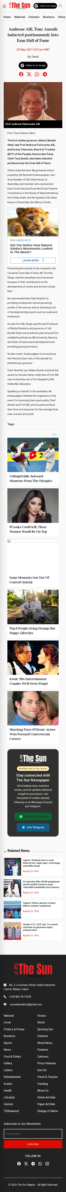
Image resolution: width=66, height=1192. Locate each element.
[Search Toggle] (60, 5)
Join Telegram (35, 827)
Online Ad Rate (46, 1097)
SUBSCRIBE (33, 1144)
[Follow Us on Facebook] (19, 1164)
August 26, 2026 (31, 871)
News (7, 1049)
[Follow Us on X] (26, 1164)
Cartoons (42, 1056)
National (19, 17)
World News (44, 1043)
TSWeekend (11, 1111)
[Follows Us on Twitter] (29, 74)
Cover (7, 1022)
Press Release (46, 1063)
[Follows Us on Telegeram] (45, 74)
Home (7, 17)
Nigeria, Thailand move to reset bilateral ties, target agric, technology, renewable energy (42, 863)
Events (8, 1083)
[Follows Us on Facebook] (21, 74)
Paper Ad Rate (46, 1104)
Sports (8, 1043)
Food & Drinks (12, 1056)
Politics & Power (14, 1029)
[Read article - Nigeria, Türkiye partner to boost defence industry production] (12, 909)
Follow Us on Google (48, 6)
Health (8, 1090)
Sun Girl (42, 1070)
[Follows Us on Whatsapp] (37, 74)
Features (42, 1049)
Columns (34, 17)
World (41, 1022)
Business (48, 17)
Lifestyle (9, 1097)
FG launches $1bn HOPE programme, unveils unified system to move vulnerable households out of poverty (41, 884)
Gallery (8, 1063)
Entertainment (12, 1077)
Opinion (8, 1104)
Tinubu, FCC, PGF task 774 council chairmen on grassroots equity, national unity (40, 927)
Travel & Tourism (47, 1077)
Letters (8, 1070)
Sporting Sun (45, 1029)
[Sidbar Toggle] (4, 6)
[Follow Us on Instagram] (47, 1164)
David (35, 56)
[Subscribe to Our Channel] (33, 1164)
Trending (42, 1083)
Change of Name (47, 1111)
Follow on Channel (35, 816)
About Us (43, 1090)
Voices (41, 1015)
